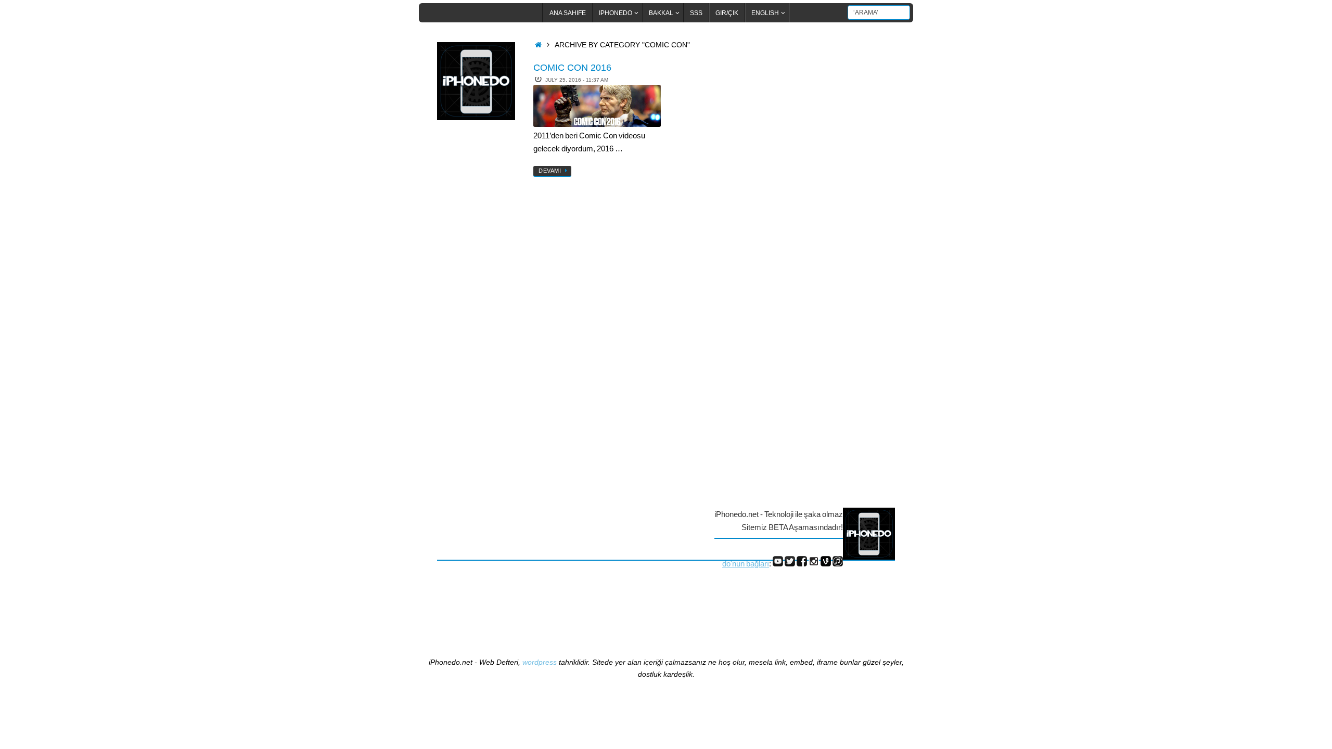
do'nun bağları (745, 563)
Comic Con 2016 (572, 67)
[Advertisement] (478, 298)
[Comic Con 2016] (597, 106)
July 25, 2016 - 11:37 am (576, 80)
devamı (550, 170)
